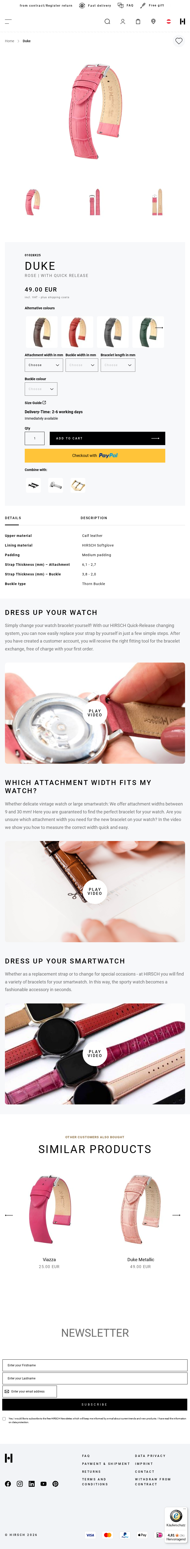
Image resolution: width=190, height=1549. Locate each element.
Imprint (144, 1464)
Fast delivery (99, 5)
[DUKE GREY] (113, 332)
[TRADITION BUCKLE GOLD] (78, 485)
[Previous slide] (13, 1215)
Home (9, 41)
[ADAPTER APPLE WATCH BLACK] (33, 485)
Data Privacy (150, 1456)
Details (13, 518)
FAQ (130, 5)
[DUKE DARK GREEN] (148, 332)
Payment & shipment (106, 1464)
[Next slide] (159, 327)
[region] (95, 5)
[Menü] (185, 1510)
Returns (91, 1471)
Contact (145, 1471)
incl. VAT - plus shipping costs (47, 297)
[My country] (169, 21)
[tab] (41, 517)
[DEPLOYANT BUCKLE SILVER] (55, 485)
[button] (33, 202)
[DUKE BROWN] (42, 332)
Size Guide (34, 403)
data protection (20, 1422)
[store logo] (182, 21)
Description (94, 518)
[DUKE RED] (77, 332)
